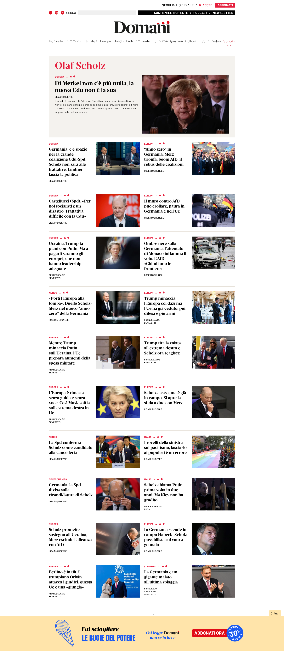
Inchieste (56, 41)
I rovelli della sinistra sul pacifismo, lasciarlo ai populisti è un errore (165, 447)
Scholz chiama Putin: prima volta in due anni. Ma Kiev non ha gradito (164, 492)
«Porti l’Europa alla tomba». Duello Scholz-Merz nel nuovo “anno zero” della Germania (70, 306)
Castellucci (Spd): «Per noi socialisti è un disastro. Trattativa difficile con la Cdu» (70, 209)
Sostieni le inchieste (171, 13)
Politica (91, 41)
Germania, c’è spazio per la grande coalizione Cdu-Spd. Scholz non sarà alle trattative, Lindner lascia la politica (68, 162)
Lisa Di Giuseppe (64, 96)
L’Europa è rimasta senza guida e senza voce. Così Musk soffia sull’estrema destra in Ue (69, 402)
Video (216, 41)
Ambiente (142, 41)
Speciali (229, 41)
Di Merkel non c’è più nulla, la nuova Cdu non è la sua (94, 86)
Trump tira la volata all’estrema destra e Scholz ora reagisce (162, 348)
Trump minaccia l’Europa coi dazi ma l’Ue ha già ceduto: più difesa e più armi (164, 306)
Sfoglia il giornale (178, 5)
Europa (105, 41)
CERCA (71, 13)
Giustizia (176, 41)
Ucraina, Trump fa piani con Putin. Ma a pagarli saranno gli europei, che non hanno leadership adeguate (68, 256)
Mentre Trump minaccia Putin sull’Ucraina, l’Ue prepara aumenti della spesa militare (69, 353)
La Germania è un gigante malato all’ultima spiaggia (161, 577)
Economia (160, 41)
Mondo (118, 41)
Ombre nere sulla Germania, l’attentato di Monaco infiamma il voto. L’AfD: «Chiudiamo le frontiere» (165, 256)
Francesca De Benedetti (57, 276)
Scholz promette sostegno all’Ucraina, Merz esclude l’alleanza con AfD (70, 537)
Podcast (200, 13)
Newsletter (223, 13)
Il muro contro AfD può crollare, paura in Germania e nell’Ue (164, 206)
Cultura (190, 41)
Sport (206, 41)
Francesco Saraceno (150, 590)
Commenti (73, 41)
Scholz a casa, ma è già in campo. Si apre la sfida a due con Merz (165, 397)
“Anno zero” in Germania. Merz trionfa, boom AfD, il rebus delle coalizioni (164, 157)
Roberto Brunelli (154, 170)
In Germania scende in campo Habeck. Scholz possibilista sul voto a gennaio (165, 537)
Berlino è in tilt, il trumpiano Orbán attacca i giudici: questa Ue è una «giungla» (70, 579)
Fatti (129, 41)
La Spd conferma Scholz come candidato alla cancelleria (70, 447)
